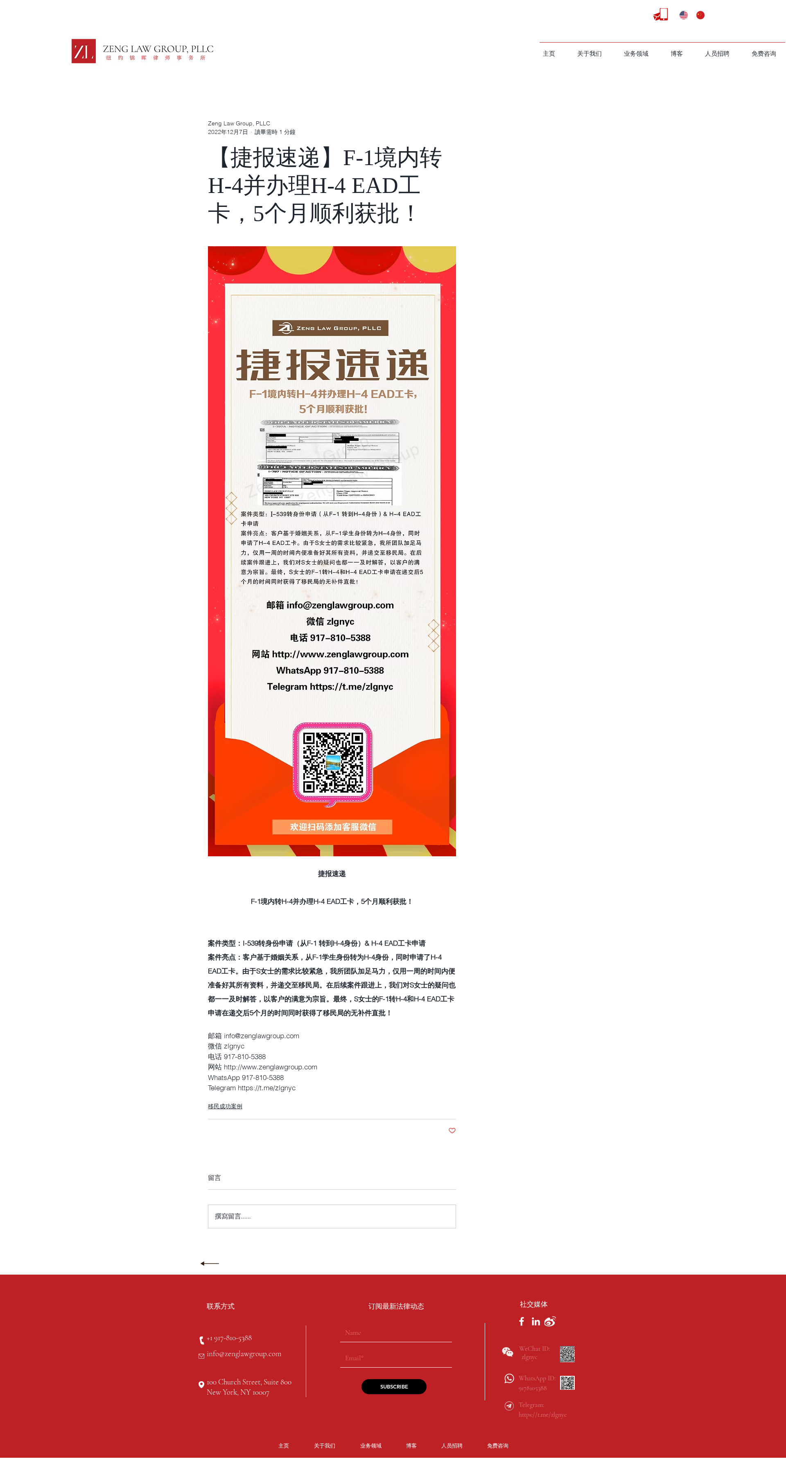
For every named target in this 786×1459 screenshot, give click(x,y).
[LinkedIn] (536, 1321)
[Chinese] (698, 15)
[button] (636, 53)
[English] (681, 15)
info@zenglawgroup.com (244, 1353)
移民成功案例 (225, 1106)
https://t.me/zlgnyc (543, 1415)
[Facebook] (521, 1321)
